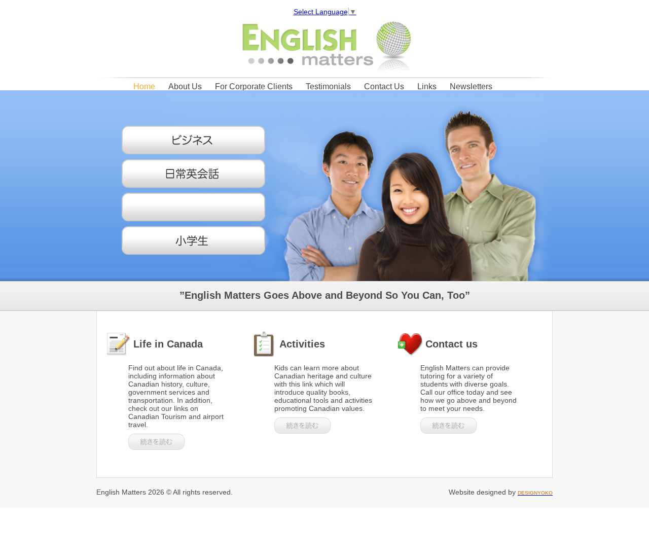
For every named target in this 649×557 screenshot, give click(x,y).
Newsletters (471, 86)
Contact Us (384, 86)
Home (144, 86)
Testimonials (328, 86)
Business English (197, 140)
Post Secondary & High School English (197, 207)
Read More (156, 442)
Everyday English (197, 173)
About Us (185, 86)
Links (427, 86)
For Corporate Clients (254, 86)
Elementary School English (197, 240)
